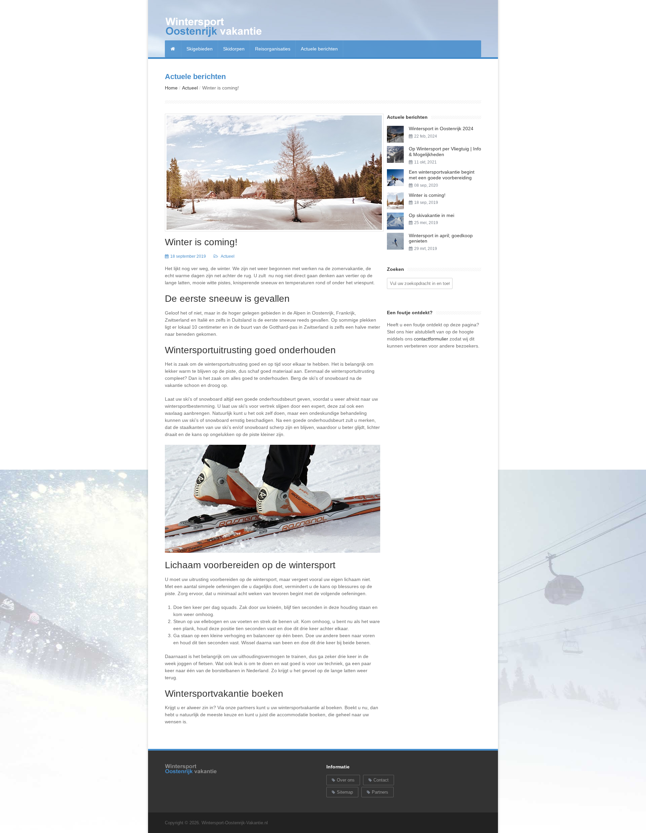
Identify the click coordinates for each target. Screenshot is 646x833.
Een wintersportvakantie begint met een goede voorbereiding (441, 174)
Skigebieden (199, 48)
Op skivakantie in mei (431, 215)
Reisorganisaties (272, 48)
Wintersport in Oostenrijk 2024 (441, 128)
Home (171, 87)
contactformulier (431, 338)
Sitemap (345, 792)
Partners (380, 792)
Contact (381, 780)
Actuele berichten (319, 48)
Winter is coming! (201, 242)
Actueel (190, 87)
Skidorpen (234, 48)
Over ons (346, 780)
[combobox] (420, 283)
